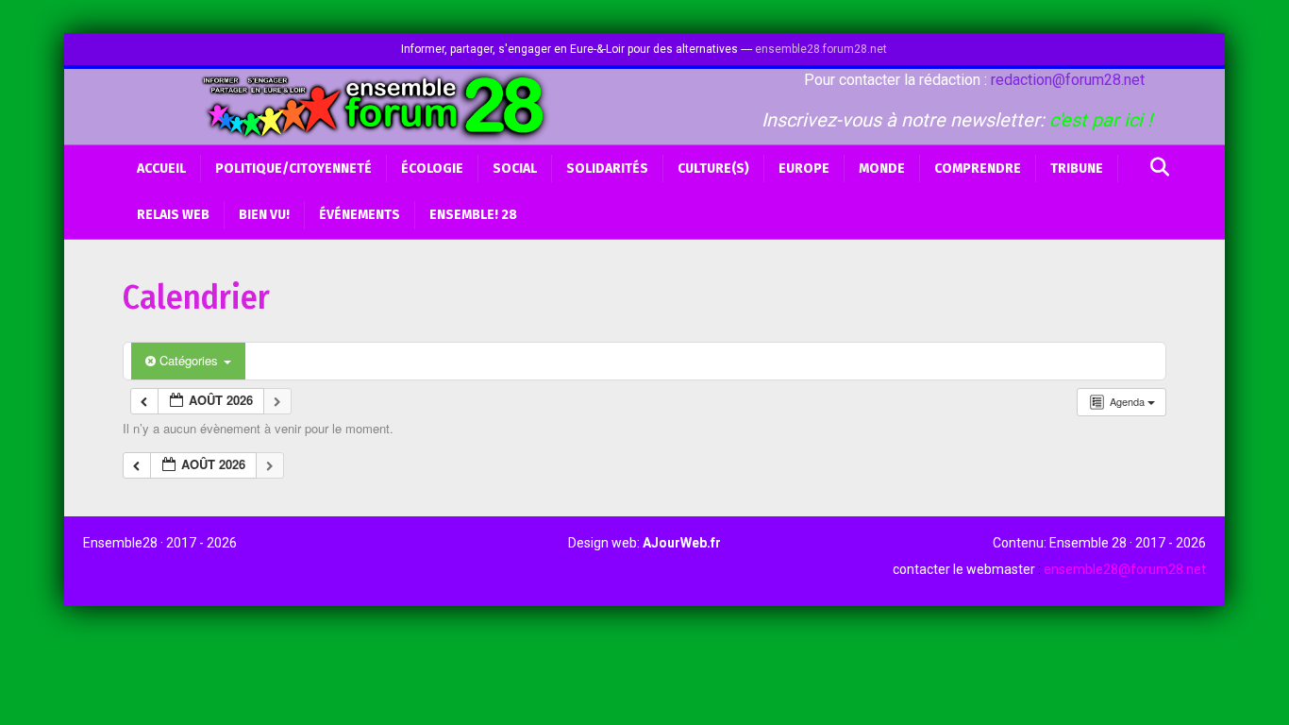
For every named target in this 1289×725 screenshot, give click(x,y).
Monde (882, 168)
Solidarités (607, 168)
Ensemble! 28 (473, 215)
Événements (359, 215)
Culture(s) (713, 168)
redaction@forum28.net (1068, 80)
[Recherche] (1154, 167)
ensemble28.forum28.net (821, 49)
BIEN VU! (264, 215)
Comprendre (977, 168)
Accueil (161, 168)
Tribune (1076, 168)
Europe (803, 168)
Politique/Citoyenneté (293, 168)
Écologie (432, 168)
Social (515, 168)
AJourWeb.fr (682, 542)
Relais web (173, 215)
